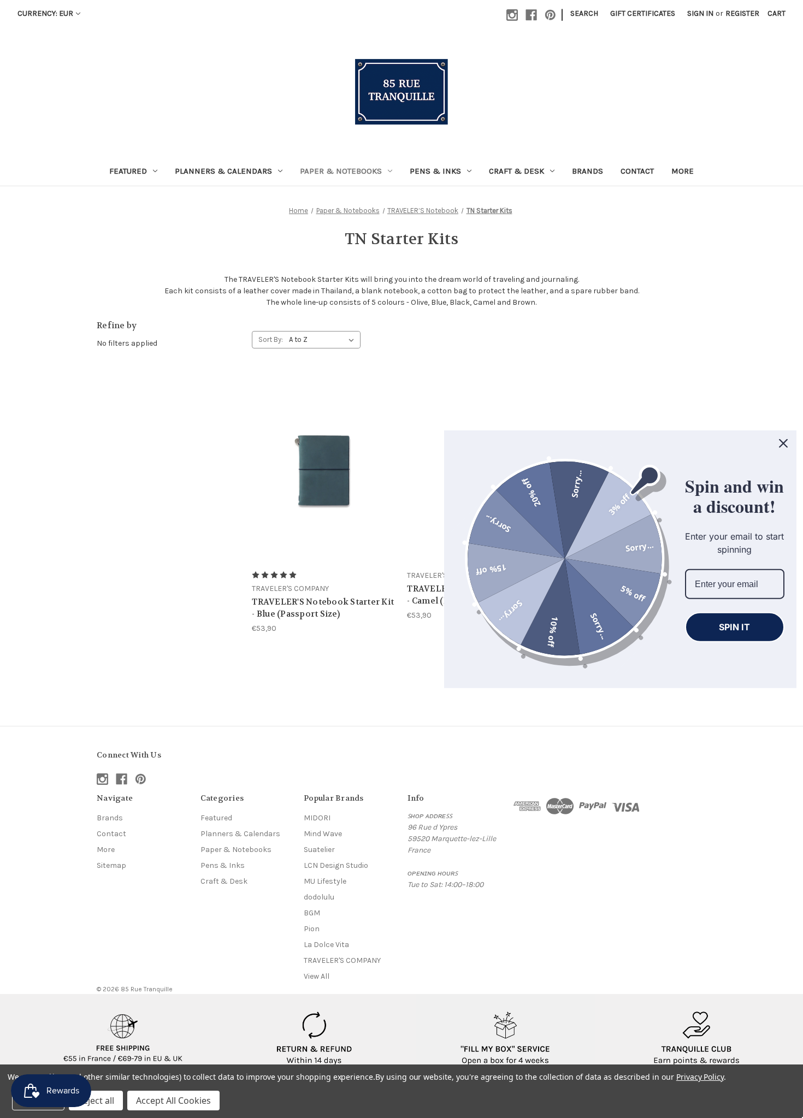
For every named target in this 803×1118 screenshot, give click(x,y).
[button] (123, 1039)
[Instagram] (512, 15)
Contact (637, 171)
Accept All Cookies (173, 1101)
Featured (128, 171)
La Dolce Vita (326, 944)
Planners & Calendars (223, 171)
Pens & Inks (435, 171)
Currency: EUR (45, 13)
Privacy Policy (700, 1077)
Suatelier (319, 849)
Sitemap (111, 865)
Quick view (322, 449)
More (682, 171)
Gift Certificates (642, 13)
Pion (312, 928)
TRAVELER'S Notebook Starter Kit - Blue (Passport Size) (323, 608)
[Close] (783, 443)
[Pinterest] (550, 15)
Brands (587, 171)
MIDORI (317, 818)
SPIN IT (734, 626)
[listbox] (323, 340)
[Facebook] (531, 15)
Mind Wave (323, 833)
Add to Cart (324, 488)
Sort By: (270, 339)
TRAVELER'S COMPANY (342, 960)
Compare (320, 469)
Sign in (700, 13)
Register (742, 13)
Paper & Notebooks (341, 171)
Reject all (96, 1101)
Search (584, 13)
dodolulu (319, 897)
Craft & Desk (516, 171)
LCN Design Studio (336, 865)
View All (316, 976)
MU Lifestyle (325, 881)
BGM (312, 913)
